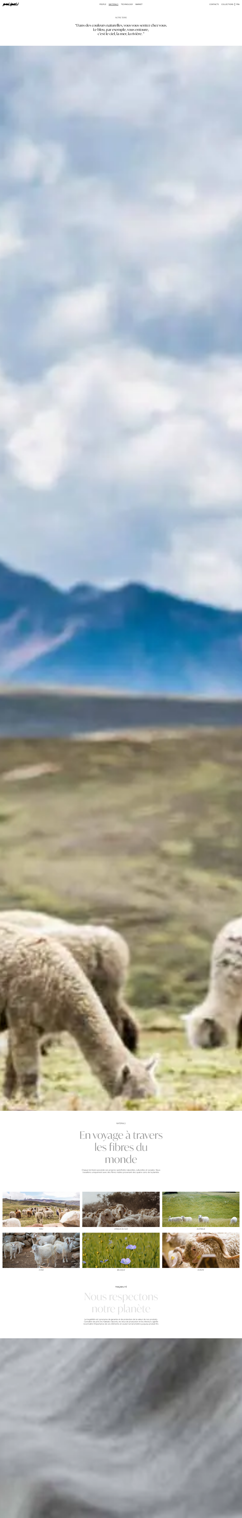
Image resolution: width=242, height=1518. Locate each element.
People (102, 4)
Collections (227, 4)
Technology (127, 4)
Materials (113, 4)
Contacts (214, 4)
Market (139, 4)
